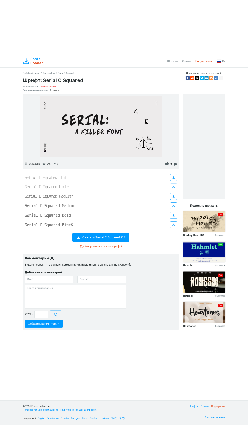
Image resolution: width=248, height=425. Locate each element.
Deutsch (94, 418)
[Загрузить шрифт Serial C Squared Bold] (173, 215)
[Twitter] (202, 78)
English (41, 418)
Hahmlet (188, 265)
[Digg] (197, 78)
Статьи (186, 61)
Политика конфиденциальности (78, 409)
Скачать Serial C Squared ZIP (104, 237)
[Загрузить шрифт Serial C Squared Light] (173, 187)
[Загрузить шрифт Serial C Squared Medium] (173, 205)
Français (75, 418)
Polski (85, 418)
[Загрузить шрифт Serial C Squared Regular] (173, 196)
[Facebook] (188, 78)
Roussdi (188, 295)
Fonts (36, 61)
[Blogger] (211, 78)
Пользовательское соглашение (40, 409)
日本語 (114, 418)
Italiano (105, 418)
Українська (53, 418)
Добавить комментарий (43, 323)
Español (65, 418)
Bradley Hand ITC (193, 235)
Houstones (189, 326)
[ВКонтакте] (216, 78)
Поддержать (203, 61)
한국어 (122, 418)
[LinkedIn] (206, 78)
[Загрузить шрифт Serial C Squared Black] (173, 224)
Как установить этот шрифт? (103, 246)
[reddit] (192, 78)
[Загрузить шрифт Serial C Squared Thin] (173, 177)
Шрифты (172, 61)
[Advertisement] (124, 27)
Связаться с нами (215, 417)
